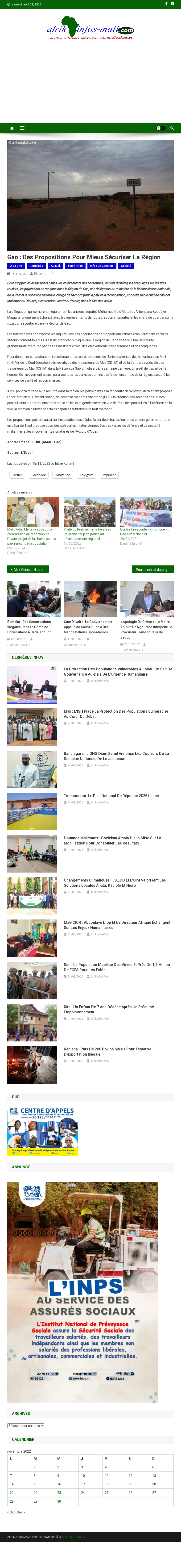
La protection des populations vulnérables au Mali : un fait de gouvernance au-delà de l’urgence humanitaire (118, 672)
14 (12, 1484)
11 (107, 1476)
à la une (16, 265)
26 (130, 1493)
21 (12, 1493)
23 (59, 1493)
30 (59, 1501)
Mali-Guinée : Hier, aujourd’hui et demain (31, 570)
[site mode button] (161, 128)
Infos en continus (102, 265)
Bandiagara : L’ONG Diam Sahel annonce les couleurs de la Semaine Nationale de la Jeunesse (116, 756)
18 (107, 1484)
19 (130, 1484)
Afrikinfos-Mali (100, 681)
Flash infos (75, 265)
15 (35, 1484)
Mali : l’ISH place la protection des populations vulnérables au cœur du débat (116, 714)
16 (59, 1484)
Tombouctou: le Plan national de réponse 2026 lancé (111, 796)
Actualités (36, 265)
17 (83, 1484)
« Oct (11, 1512)
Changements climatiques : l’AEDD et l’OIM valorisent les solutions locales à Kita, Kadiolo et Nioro (115, 883)
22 (35, 1493)
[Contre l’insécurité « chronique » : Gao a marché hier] (146, 512)
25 (107, 1493)
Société (126, 265)
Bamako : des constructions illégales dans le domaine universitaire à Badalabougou (31, 627)
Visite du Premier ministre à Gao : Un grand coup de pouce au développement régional (88, 534)
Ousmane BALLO (18, 645)
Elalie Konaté (43, 274)
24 (83, 1493)
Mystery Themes (73, 1536)
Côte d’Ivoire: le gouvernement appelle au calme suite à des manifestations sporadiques (88, 627)
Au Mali (56, 265)
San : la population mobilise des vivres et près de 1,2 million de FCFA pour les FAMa (117, 967)
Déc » (21, 1512)
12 (130, 1476)
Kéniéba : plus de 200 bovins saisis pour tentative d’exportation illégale (107, 1052)
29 (35, 1501)
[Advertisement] (90, 88)
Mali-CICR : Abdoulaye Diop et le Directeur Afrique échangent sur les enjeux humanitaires (117, 925)
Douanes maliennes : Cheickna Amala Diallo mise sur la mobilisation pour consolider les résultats (112, 840)
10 (83, 1476)
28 (12, 1501)
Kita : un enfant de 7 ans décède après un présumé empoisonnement (109, 1009)
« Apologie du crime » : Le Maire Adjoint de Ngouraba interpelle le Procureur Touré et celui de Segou (146, 629)
